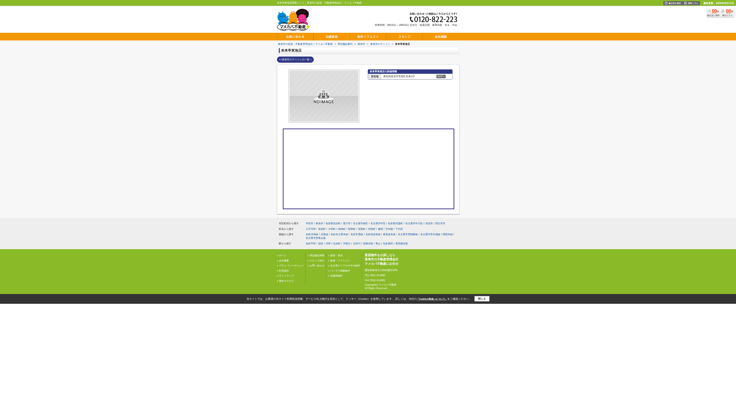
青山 (377, 243)
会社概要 (284, 260)
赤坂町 (322, 229)
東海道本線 (389, 234)
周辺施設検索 (317, 255)
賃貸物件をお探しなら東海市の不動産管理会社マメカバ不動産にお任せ (381, 259)
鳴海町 (342, 229)
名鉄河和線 (312, 234)
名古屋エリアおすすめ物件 (345, 265)
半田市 (309, 223)
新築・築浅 (336, 255)
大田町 (332, 229)
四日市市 (440, 223)
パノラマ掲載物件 (340, 270)
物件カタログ (286, 280)
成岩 (320, 243)
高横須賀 (368, 243)
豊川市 (347, 223)
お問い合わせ (317, 265)
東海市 (319, 223)
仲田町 (371, 229)
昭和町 (352, 229)
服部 (380, 229)
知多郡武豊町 (395, 223)
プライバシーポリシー (291, 265)
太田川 (357, 243)
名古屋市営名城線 (430, 234)
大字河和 (311, 229)
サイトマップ (286, 275)
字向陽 (389, 229)
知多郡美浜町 (333, 223)
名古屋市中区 (377, 223)
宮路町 (362, 229)
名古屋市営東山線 (316, 238)
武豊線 (324, 234)
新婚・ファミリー (340, 260)
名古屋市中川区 (414, 223)
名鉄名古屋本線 (339, 234)
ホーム (282, 255)
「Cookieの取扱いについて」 (432, 299)
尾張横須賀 (401, 243)
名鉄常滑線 (357, 234)
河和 (328, 243)
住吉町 (337, 243)
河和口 (347, 243)
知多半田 (311, 243)
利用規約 (284, 270)
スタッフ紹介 (317, 260)
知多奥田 (388, 243)
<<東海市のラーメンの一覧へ (295, 59)
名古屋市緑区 (360, 223)
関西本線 (448, 234)
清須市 (429, 223)
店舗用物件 (336, 275)
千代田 (399, 229)
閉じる (482, 298)
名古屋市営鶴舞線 (408, 234)
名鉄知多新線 (373, 234)
